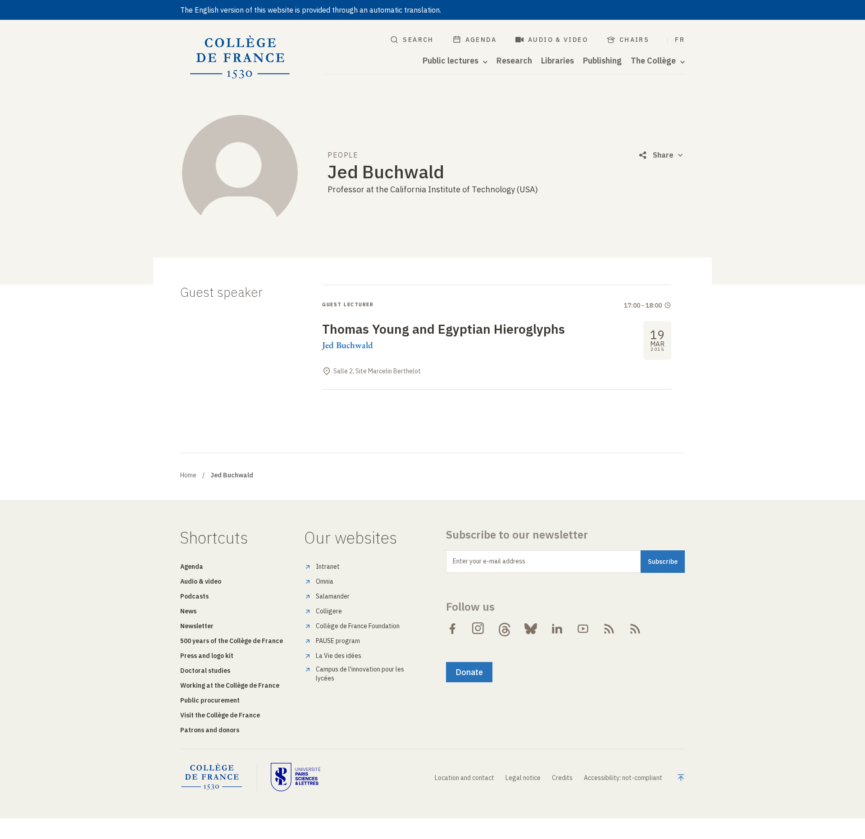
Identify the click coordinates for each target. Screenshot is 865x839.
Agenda (480, 40)
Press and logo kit (206, 656)
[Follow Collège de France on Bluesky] (530, 628)
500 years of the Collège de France (231, 641)
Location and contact (464, 778)
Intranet (328, 566)
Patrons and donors (209, 730)
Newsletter (197, 626)
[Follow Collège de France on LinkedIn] (557, 628)
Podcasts (194, 596)
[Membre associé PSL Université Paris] (295, 777)
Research (514, 61)
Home (188, 475)
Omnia (324, 581)
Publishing (602, 61)
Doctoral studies (205, 671)
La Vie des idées (338, 656)
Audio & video (558, 40)
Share (663, 154)
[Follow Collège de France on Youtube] (583, 628)
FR (680, 40)
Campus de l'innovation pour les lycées (360, 673)
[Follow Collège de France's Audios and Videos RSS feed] (635, 628)
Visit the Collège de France (220, 715)
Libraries (557, 61)
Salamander (333, 596)
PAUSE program (338, 641)
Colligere (329, 611)
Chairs (634, 40)
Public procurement (210, 700)
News (188, 611)
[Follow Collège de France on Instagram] (478, 628)
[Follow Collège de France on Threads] (504, 628)
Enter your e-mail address (489, 561)
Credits (562, 778)
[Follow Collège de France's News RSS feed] (609, 628)
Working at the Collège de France (229, 685)
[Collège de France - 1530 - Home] (240, 57)
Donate (469, 672)
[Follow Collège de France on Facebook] (452, 628)
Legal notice (523, 778)
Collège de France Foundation (358, 626)
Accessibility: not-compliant (623, 778)
